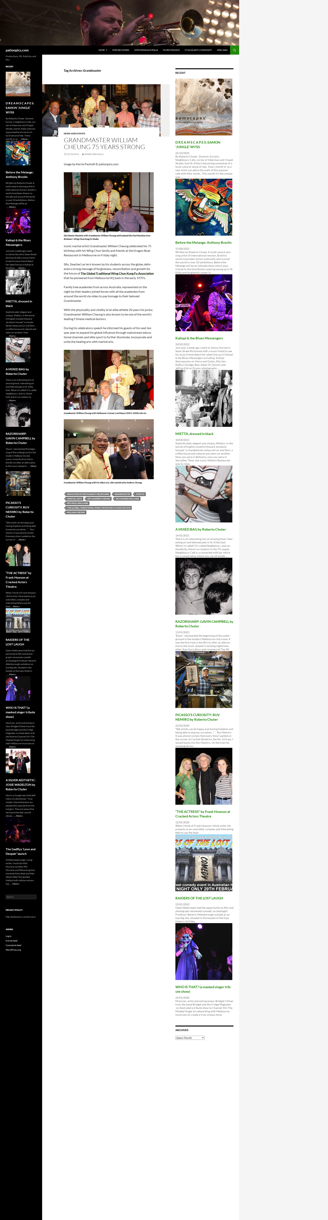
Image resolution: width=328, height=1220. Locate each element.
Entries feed (11, 940)
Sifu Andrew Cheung (98, 498)
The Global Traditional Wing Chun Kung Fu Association (98, 508)
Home (102, 50)
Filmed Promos (171, 50)
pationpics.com (17, 50)
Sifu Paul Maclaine (77, 503)
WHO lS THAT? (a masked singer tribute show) (20, 712)
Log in (9, 936)
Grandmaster (122, 494)
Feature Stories (120, 50)
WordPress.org (13, 949)
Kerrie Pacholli (94, 154)
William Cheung (76, 512)
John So (140, 494)
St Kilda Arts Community (198, 50)
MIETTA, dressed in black (194, 434)
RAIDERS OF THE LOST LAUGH (199, 898)
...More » (24, 139)
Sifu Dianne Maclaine (127, 498)
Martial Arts (74, 498)
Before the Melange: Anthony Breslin (203, 242)
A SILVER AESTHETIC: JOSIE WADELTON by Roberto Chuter (20, 784)
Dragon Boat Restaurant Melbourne (88, 494)
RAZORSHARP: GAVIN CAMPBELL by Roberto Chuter (20, 438)
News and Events (74, 133)
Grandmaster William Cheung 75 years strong (104, 143)
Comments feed (13, 945)
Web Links (222, 50)
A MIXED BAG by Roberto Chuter (200, 529)
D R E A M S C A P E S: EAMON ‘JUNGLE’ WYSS (20, 107)
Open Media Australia (146, 50)
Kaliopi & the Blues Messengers (199, 338)
